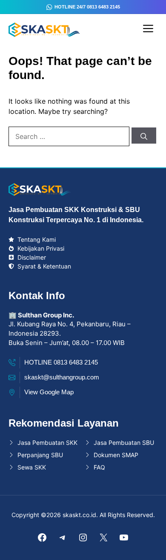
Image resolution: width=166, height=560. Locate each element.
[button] (148, 545)
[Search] (144, 135)
